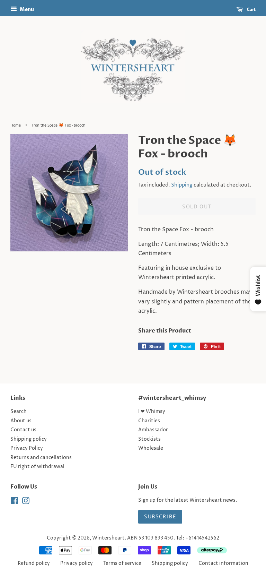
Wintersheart (108, 538)
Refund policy (34, 563)
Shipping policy (28, 439)
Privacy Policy (26, 448)
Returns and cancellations (41, 458)
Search (18, 411)
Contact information (223, 563)
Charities (149, 421)
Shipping (182, 185)
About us (21, 421)
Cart (251, 9)
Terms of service (122, 563)
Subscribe (160, 516)
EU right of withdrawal (37, 467)
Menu (26, 9)
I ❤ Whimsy (151, 411)
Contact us (23, 430)
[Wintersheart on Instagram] (25, 502)
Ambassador (153, 430)
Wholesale (150, 448)
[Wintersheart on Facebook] (14, 502)
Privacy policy (76, 563)
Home (15, 125)
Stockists (149, 439)
